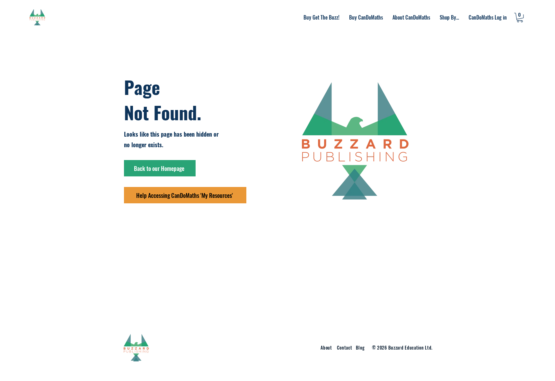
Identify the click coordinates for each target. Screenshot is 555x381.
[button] (411, 17)
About (326, 347)
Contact (345, 347)
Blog (360, 347)
